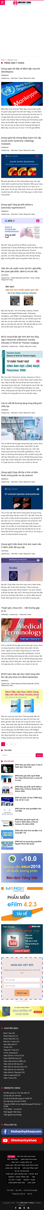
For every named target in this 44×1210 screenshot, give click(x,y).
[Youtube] (20, 1208)
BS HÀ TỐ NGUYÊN (22, 1171)
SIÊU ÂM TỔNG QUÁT (30, 1168)
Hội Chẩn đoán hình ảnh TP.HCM (15, 1101)
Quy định (18, 1190)
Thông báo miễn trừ (18, 1194)
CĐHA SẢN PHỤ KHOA (29, 1159)
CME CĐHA (31, 1183)
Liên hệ (29, 1194)
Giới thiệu (10, 1190)
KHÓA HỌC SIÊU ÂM (12, 1168)
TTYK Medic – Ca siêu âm (13, 1109)
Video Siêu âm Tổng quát (12, 1072)
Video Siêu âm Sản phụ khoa (13, 1067)
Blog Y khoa (8, 1033)
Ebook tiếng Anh (16, 683)
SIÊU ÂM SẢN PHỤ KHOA (26, 1156)
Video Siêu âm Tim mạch (12, 1069)
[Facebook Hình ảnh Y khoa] (22, 1130)
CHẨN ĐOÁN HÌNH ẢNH (16, 1183)
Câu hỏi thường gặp (30, 1190)
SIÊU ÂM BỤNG (12, 1159)
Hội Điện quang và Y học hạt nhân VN (16, 1093)
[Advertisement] (22, 32)
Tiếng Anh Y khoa (29, 78)
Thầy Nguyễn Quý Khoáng (12, 1115)
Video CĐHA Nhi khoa (11, 1058)
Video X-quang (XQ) (10, 1075)
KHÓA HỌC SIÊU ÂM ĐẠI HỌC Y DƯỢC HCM (22, 1174)
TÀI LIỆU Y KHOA (14, 1180)
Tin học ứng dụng (9, 1053)
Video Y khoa (8, 1078)
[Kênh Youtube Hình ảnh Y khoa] (22, 1138)
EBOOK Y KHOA (29, 1180)
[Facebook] (16, 1208)
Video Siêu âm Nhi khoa (12, 1064)
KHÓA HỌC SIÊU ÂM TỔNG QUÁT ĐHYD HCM (21, 1165)
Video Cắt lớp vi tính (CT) (12, 1055)
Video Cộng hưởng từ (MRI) (13, 1061)
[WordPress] (28, 1208)
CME (33, 1177)
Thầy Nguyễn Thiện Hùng (12, 1112)
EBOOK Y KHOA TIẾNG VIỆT (18, 1177)
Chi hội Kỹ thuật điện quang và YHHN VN (18, 1098)
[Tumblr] (24, 1208)
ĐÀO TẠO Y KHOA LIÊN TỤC (22, 1162)
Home (3, 60)
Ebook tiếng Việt (16, 278)
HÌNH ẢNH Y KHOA (27, 1203)
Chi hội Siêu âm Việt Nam (12, 1096)
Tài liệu (37, 278)
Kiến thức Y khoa (17, 78)
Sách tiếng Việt (9, 1044)
